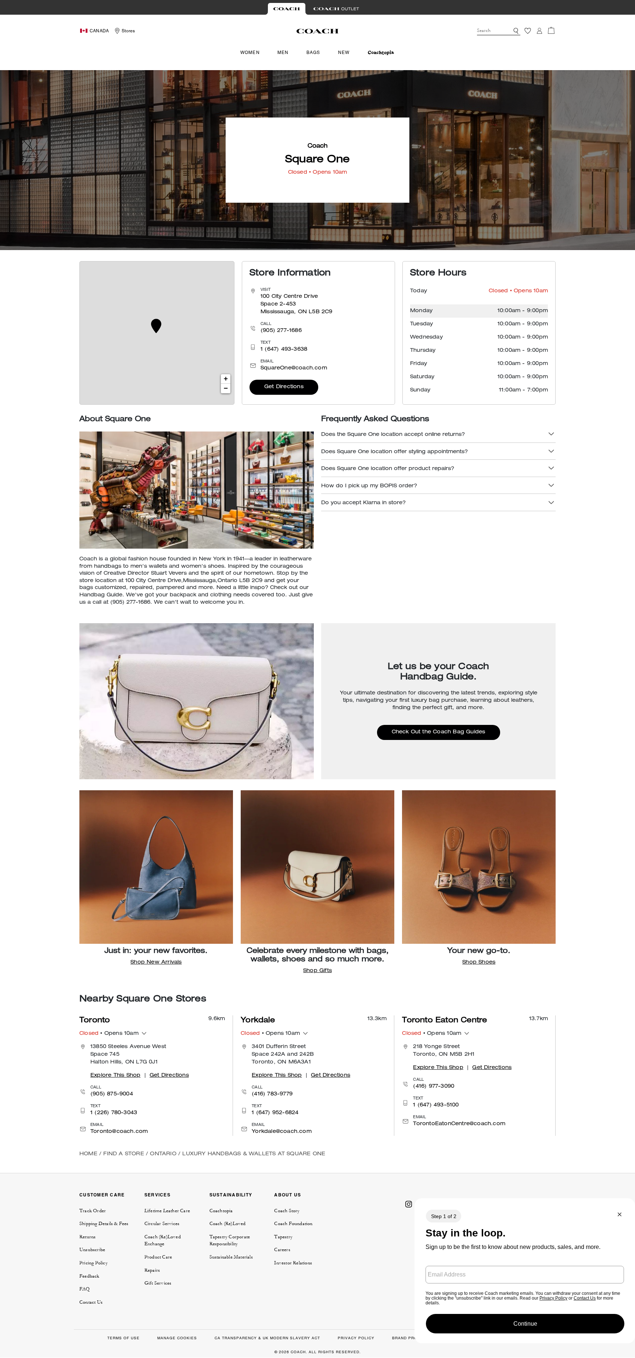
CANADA (99, 30)
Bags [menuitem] (313, 52)
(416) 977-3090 (433, 1086)
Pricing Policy (93, 1263)
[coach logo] (317, 31)
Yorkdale (258, 1021)
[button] (516, 30)
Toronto (94, 1021)
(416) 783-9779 (272, 1094)
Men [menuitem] (283, 52)
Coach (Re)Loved (227, 1224)
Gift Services (158, 1283)
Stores (128, 30)
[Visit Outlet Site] (336, 9)
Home (88, 1154)
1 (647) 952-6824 (275, 1113)
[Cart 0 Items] (551, 30)
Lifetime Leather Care (167, 1211)
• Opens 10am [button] (109, 1033)
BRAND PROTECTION (414, 1338)
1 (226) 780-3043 (113, 1113)
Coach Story (286, 1211)
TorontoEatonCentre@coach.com (459, 1124)
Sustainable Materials (231, 1257)
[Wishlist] (527, 30)
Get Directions (284, 387)
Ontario (163, 1154)
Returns (87, 1237)
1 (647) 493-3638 (284, 349)
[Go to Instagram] (408, 1203)
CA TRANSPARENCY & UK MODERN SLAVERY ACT (267, 1338)
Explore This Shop (115, 1075)
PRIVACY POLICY (356, 1338)
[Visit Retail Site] (286, 9)
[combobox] (498, 30)
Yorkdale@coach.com (282, 1131)
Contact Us (91, 1302)
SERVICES (157, 1195)
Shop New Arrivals (156, 962)
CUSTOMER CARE (102, 1195)
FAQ (84, 1289)
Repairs (152, 1270)
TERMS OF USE (123, 1338)
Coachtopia (221, 1211)
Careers (282, 1250)
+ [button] (226, 379)
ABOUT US (287, 1195)
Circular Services (161, 1224)
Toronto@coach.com (119, 1131)
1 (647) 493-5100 (436, 1105)
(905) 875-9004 (111, 1094)
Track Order (92, 1211)
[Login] (539, 30)
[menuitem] (381, 52)
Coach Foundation (293, 1224)
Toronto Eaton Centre (444, 1021)
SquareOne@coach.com (294, 368)
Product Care (158, 1257)
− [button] (226, 388)
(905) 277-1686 (281, 330)
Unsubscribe (92, 1250)
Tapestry (283, 1237)
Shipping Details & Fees (104, 1224)
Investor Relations (293, 1263)
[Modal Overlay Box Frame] (525, 1270)
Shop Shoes (478, 962)
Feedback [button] (89, 1276)
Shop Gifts (317, 971)
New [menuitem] (344, 52)
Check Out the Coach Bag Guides (438, 732)
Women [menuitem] (250, 52)
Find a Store (123, 1154)
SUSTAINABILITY (230, 1195)
